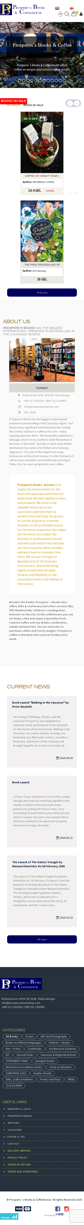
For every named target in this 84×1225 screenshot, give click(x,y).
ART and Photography (54, 1036)
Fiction (29, 1036)
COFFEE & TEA (15, 1137)
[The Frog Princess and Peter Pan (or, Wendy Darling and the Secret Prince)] (42, 231)
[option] (42, 55)
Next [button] (77, 103)
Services (12, 1123)
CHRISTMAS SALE (16, 1073)
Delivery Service (17, 1151)
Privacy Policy (16, 1158)
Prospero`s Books (18, 1116)
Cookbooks (35, 1048)
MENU (71, 1079)
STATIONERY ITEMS (17, 1061)
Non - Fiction (13, 1048)
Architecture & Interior (62, 1048)
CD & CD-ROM (14, 1085)
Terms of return (18, 1165)
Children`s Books (59, 1042)
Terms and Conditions (21, 1172)
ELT (7, 1055)
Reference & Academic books (24, 1067)
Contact (12, 1144)
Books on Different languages (24, 1042)
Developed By (49, 1215)
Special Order (25, 1055)
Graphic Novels (42, 1073)
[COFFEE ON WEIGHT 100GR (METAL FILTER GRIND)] (42, 142)
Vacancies (13, 1130)
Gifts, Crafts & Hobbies (19, 1079)
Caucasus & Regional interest (58, 1055)
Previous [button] (70, 103)
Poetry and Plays (50, 1079)
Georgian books (45, 1061)
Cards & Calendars (60, 1067)
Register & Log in (18, 1109)
